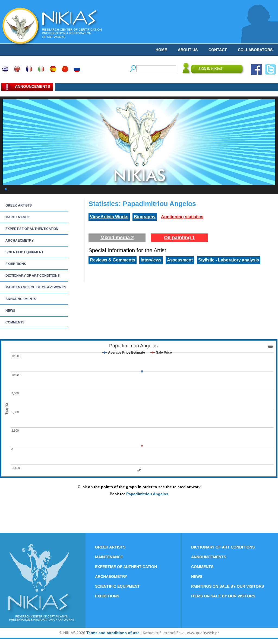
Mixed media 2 (117, 237)
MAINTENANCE (17, 217)
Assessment (180, 260)
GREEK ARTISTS (18, 205)
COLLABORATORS (255, 50)
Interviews (151, 260)
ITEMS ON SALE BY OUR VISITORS (223, 596)
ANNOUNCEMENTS (20, 299)
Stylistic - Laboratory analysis (228, 260)
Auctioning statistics (182, 216)
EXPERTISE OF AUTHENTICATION (31, 229)
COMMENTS (14, 322)
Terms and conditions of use (113, 633)
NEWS (10, 311)
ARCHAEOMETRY (19, 240)
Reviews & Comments (112, 260)
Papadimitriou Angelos (147, 494)
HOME (161, 50)
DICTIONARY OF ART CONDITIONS (32, 276)
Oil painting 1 (179, 237)
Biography (145, 216)
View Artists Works (109, 216)
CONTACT (217, 50)
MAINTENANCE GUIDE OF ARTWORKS (35, 287)
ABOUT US (188, 50)
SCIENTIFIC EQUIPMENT (24, 252)
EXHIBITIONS (15, 264)
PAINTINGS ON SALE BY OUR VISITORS (227, 586)
